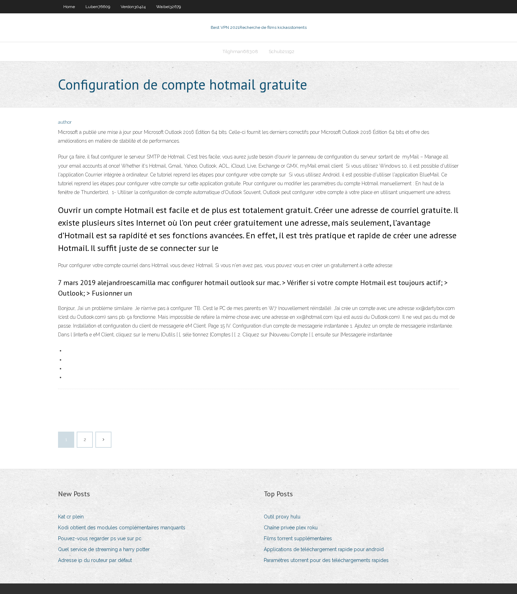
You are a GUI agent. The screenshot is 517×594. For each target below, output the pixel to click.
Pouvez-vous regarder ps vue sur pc (99, 538)
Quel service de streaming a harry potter (104, 549)
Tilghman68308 (240, 51)
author (65, 122)
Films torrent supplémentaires (298, 538)
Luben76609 (97, 6)
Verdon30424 (133, 6)
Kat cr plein (71, 516)
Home (69, 6)
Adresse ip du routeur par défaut (95, 560)
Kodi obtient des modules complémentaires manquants (121, 527)
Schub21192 (281, 51)
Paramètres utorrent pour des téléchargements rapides (326, 560)
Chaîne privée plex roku (291, 527)
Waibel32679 (168, 6)
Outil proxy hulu (282, 516)
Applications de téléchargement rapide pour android (324, 549)
